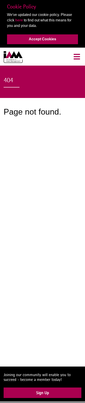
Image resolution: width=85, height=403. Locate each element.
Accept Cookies (42, 39)
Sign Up (42, 396)
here (19, 20)
